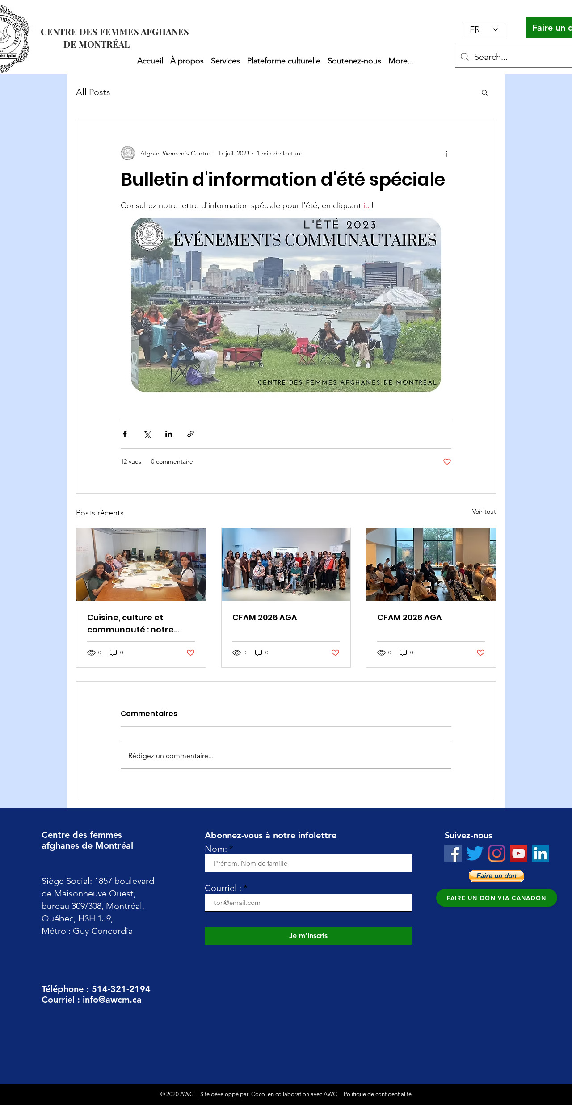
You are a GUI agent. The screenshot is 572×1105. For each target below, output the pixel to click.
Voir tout (484, 511)
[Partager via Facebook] (125, 434)
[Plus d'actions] (446, 153)
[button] (187, 57)
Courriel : (223, 887)
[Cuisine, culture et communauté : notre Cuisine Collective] (141, 564)
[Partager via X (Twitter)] (147, 434)
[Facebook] (453, 853)
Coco (258, 1094)
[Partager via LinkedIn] (168, 434)
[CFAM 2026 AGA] (286, 564)
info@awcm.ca (112, 999)
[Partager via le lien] (190, 434)
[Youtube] (518, 853)
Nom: (216, 848)
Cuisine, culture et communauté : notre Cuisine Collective (130, 624)
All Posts (93, 92)
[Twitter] (475, 853)
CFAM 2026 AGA (264, 617)
